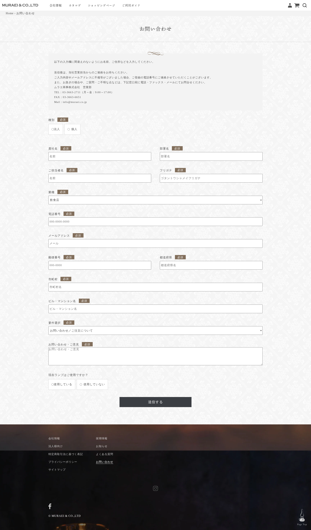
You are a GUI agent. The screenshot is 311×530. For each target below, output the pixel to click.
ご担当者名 (56, 170)
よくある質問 (104, 454)
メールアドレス (59, 235)
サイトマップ (57, 469)
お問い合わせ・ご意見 (63, 344)
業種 (51, 192)
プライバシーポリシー (62, 461)
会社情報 (54, 438)
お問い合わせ (104, 461)
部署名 (164, 148)
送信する (155, 402)
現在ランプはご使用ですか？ (68, 374)
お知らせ (101, 446)
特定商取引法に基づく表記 (65, 454)
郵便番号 (54, 257)
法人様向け (55, 446)
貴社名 (53, 148)
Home (9, 13)
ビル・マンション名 (62, 301)
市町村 (53, 279)
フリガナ (166, 170)
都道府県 (166, 257)
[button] (304, 5)
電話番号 (54, 214)
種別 (51, 119)
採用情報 (101, 438)
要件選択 (54, 322)
